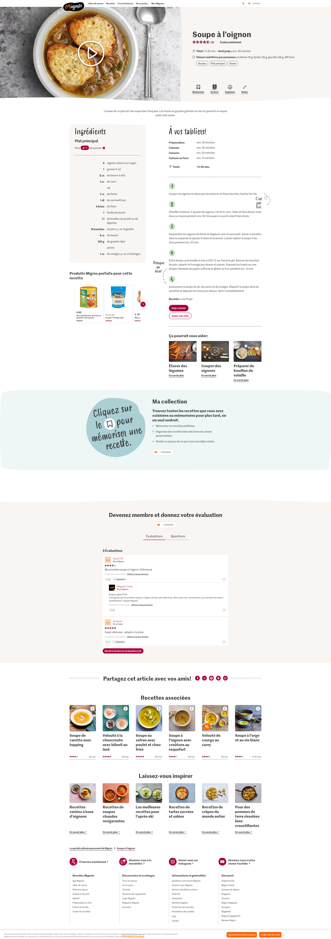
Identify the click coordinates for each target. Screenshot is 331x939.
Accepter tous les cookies (270, 934)
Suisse (233, 63)
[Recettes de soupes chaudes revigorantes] (116, 808)
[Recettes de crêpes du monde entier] (215, 808)
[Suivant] (143, 304)
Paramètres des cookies (183, 911)
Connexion (256, 3)
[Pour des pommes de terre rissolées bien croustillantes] (248, 808)
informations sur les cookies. (133, 936)
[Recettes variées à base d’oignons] (83, 808)
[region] (165, 934)
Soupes (202, 63)
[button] (108, 560)
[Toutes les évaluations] (201, 42)
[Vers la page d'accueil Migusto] (73, 4)
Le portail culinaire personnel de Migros (91, 848)
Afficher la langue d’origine (137, 574)
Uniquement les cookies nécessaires (241, 934)
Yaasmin (117, 621)
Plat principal (218, 63)
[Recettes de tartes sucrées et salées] (182, 808)
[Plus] (224, 579)
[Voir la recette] (83, 732)
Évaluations (154, 536)
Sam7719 (118, 558)
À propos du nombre (104, 148)
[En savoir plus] (183, 370)
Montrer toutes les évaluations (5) (123, 650)
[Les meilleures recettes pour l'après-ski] (149, 808)
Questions (178, 536)
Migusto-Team (125, 586)
